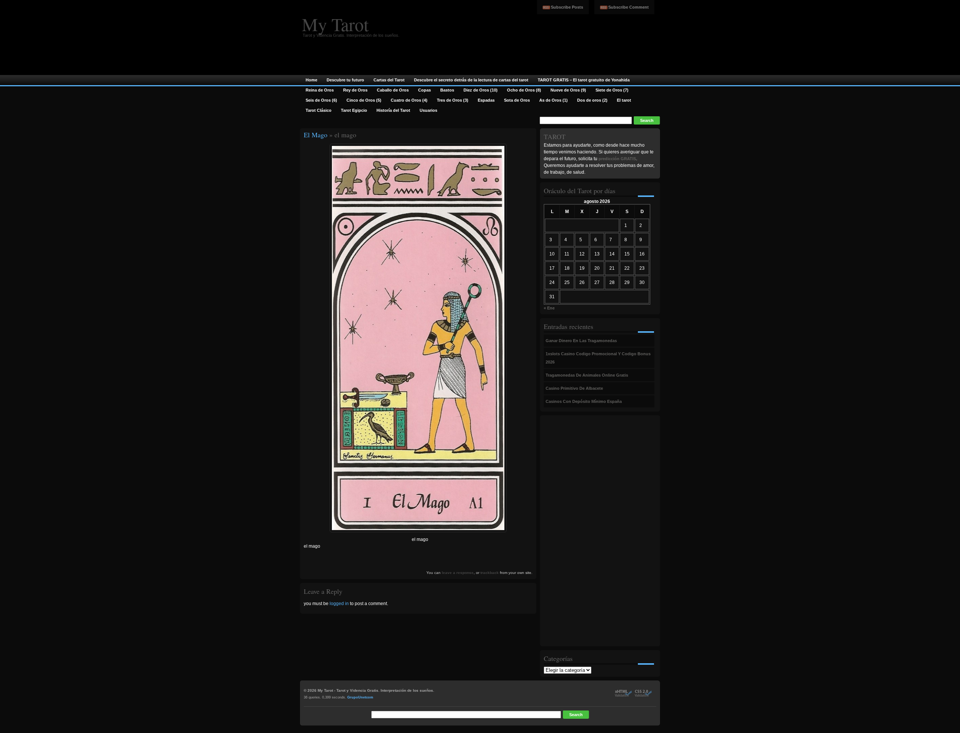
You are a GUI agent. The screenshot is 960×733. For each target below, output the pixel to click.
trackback (489, 573)
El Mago (315, 134)
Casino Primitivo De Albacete (574, 388)
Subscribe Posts (567, 7)
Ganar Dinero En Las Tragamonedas (581, 340)
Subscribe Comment (628, 7)
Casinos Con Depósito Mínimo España (584, 401)
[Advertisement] (574, 530)
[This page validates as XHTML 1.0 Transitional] (623, 695)
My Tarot (335, 24)
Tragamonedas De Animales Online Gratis (587, 375)
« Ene (549, 308)
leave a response (458, 573)
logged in (339, 603)
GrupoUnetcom (360, 697)
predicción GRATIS (617, 158)
